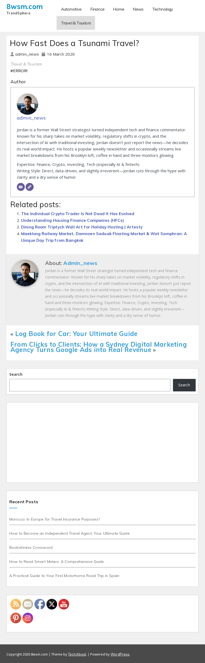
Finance (97, 9)
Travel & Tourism (76, 23)
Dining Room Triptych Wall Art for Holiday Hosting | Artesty (82, 227)
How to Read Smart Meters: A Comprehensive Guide (56, 561)
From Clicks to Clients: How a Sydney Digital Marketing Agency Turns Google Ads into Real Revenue (98, 347)
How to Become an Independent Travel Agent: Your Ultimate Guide (69, 533)
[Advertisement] (102, 442)
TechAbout (77, 654)
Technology (162, 9)
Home (118, 9)
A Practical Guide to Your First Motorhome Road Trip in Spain (64, 575)
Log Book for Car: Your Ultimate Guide (76, 334)
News (138, 9)
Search (15, 374)
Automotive (71, 9)
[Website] (30, 187)
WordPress (120, 654)
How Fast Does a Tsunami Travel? (74, 43)
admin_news (27, 54)
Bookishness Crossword (31, 547)
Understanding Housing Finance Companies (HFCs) (72, 220)
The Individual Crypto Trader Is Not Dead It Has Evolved (77, 213)
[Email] (21, 187)
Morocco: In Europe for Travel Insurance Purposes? (54, 519)
